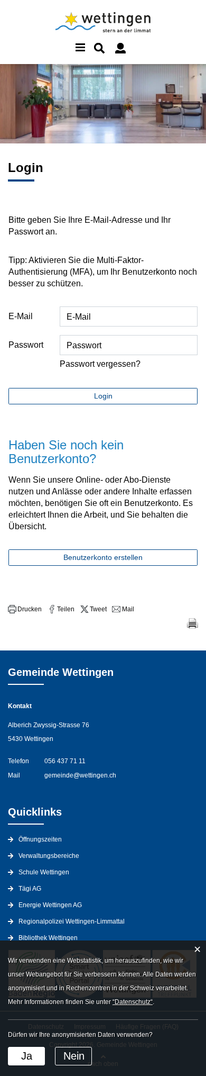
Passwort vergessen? (100, 363)
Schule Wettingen (43, 872)
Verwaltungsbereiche (48, 856)
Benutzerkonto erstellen (103, 557)
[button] (25, 609)
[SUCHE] (99, 48)
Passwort (25, 344)
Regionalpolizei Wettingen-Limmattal (71, 921)
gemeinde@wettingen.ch (80, 775)
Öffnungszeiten (40, 839)
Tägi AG (29, 888)
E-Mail (20, 316)
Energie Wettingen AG (50, 905)
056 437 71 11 (65, 761)
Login (103, 396)
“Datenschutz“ (133, 1002)
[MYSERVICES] (120, 48)
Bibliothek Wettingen (48, 938)
